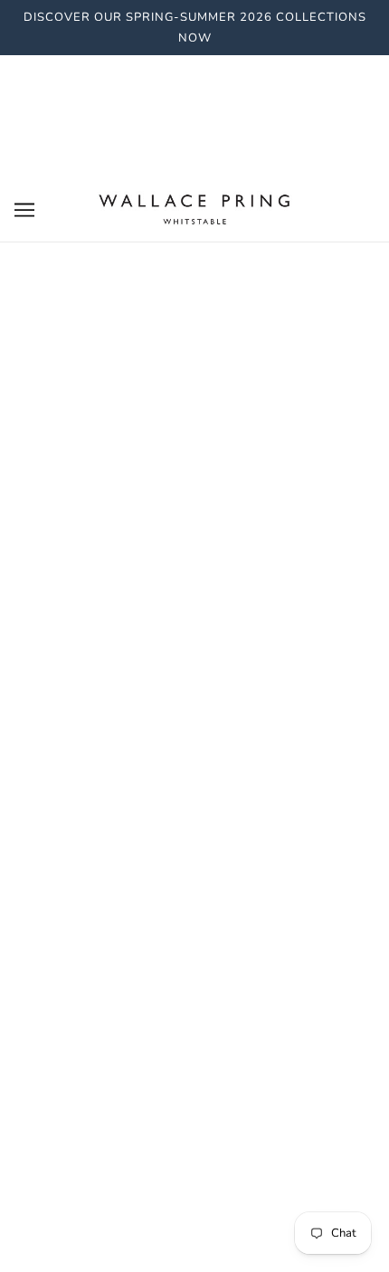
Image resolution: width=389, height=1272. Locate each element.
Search (194, 554)
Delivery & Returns (194, 581)
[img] (174, 1046)
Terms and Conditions (195, 636)
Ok (298, 855)
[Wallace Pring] (194, 209)
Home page (185, 383)
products (201, 403)
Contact (195, 664)
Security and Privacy (194, 609)
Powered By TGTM (194, 1233)
